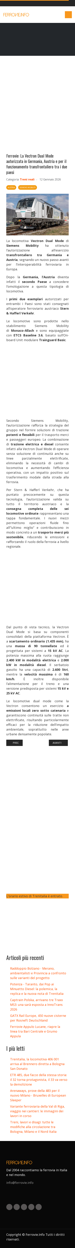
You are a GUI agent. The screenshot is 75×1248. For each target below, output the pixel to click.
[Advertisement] (37, 106)
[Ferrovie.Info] (16, 15)
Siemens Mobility (28, 187)
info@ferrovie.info (19, 1183)
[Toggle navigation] (68, 14)
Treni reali (27, 179)
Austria (11, 187)
